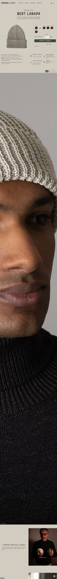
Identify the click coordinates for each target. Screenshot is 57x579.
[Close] (49, 565)
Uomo (47, 36)
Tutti (47, 71)
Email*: (16, 573)
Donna (51, 36)
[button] (2, 36)
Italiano (2, 577)
